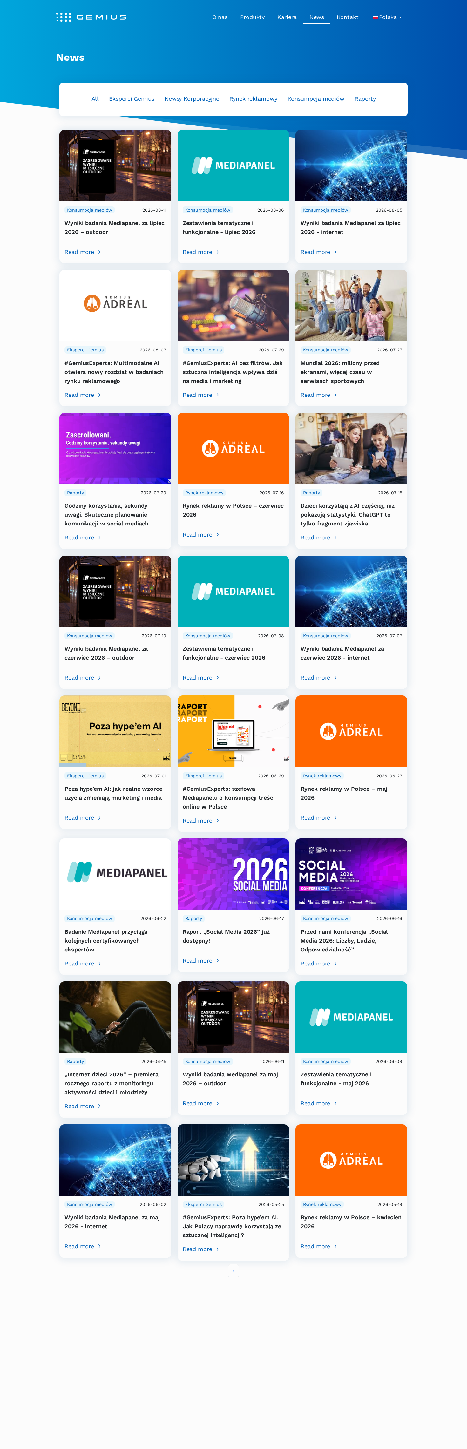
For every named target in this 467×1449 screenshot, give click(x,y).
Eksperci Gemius (131, 98)
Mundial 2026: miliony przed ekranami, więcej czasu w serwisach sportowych (340, 372)
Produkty (252, 17)
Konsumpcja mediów (316, 98)
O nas (220, 17)
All (95, 98)
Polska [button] (388, 17)
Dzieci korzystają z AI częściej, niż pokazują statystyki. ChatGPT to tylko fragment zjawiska (348, 514)
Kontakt (347, 17)
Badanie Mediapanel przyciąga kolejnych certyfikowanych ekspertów (105, 940)
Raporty (365, 98)
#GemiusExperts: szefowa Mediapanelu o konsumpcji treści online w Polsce (229, 797)
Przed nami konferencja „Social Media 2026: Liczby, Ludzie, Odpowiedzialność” (344, 940)
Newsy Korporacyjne (192, 98)
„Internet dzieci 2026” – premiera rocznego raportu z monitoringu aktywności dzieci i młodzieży (111, 1083)
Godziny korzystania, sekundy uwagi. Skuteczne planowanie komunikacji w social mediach (106, 514)
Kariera (286, 17)
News (316, 17)
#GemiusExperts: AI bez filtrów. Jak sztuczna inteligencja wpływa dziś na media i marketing (233, 372)
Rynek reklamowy (253, 98)
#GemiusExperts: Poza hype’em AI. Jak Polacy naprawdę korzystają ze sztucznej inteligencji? (232, 1226)
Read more (79, 251)
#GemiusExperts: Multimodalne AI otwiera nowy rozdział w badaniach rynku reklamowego (114, 372)
